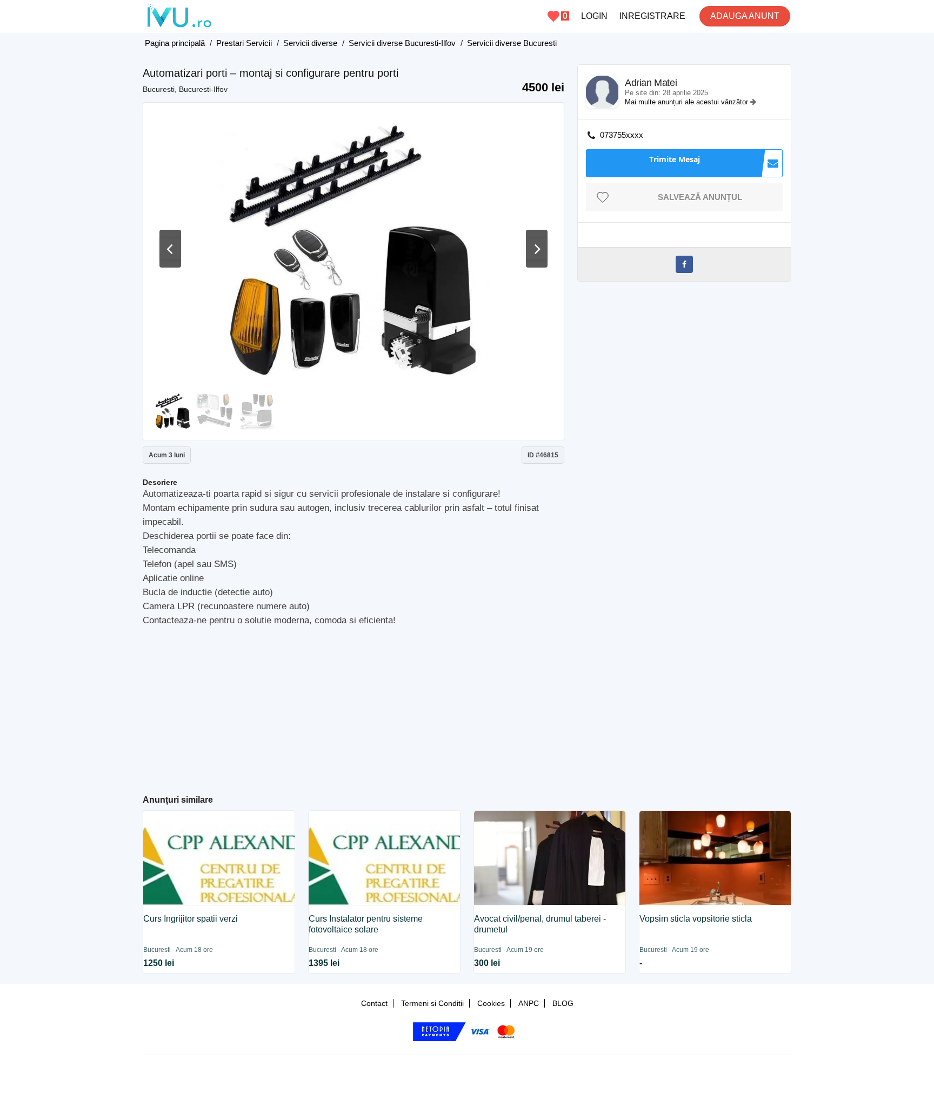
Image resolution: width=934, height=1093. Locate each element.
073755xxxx (621, 134)
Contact (374, 1003)
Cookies (491, 1003)
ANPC (528, 1003)
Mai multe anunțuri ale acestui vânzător (687, 102)
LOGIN (594, 16)
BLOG (562, 1003)
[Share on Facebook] (684, 264)
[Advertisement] (353, 706)
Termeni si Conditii (432, 1003)
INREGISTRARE (652, 16)
